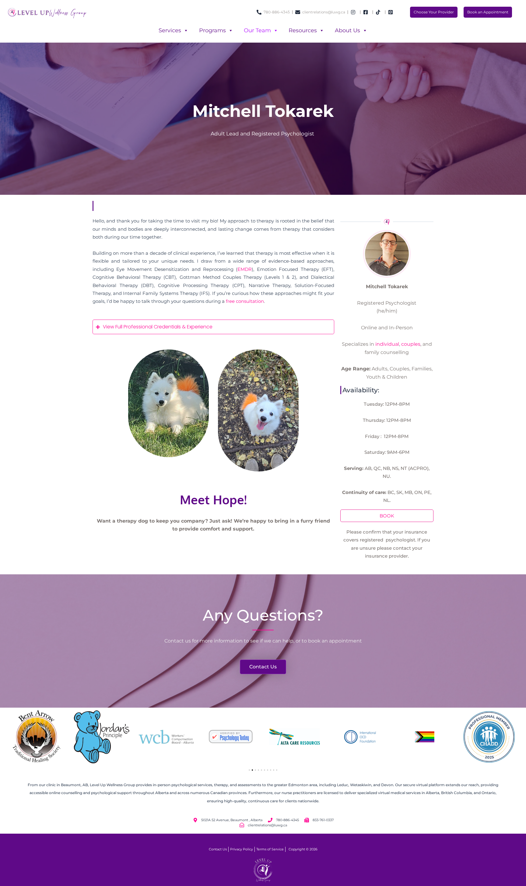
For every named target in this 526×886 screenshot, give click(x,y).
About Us (347, 30)
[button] (249, 770)
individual (387, 344)
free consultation (245, 301)
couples (410, 344)
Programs (212, 30)
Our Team (257, 30)
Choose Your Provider (434, 12)
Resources (303, 30)
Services (170, 30)
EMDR (244, 269)
